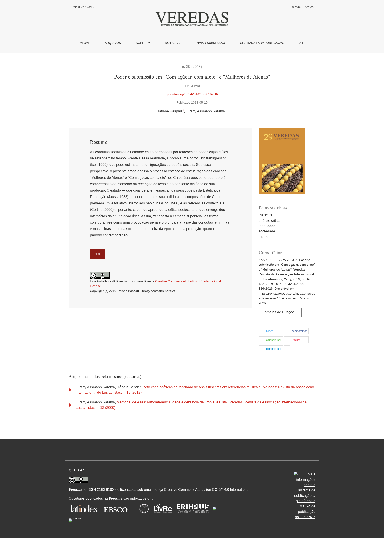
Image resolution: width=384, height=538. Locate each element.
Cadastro (295, 7)
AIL (301, 43)
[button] (271, 331)
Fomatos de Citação (278, 312)
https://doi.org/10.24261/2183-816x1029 (192, 94)
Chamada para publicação (262, 43)
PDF (97, 254)
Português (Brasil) (85, 7)
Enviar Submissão (210, 43)
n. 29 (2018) (192, 66)
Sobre (141, 43)
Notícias (172, 43)
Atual (85, 43)
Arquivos (113, 43)
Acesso (309, 7)
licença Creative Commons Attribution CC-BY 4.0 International (201, 489)
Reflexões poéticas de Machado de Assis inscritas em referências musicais (201, 387)
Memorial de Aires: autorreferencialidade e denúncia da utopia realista (172, 402)
